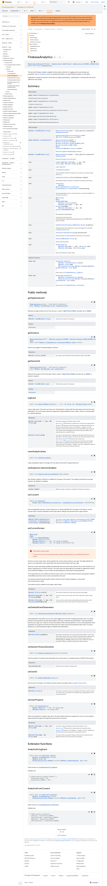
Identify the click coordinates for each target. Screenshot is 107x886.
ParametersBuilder (62, 268)
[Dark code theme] (94, 61)
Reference (49, 11)
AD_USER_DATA (72, 521)
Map (57, 187)
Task (36, 131)
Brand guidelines (80, 866)
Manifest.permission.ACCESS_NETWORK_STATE (70, 143)
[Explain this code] (91, 61)
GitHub (26, 866)
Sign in (103, 2)
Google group (80, 861)
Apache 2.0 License (39, 840)
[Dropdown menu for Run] (30, 2)
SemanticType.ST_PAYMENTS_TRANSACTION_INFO (87, 64)
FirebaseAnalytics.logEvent (74, 272)
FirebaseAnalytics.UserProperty (47, 119)
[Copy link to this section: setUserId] (38, 672)
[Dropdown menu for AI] (27, 11)
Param (81, 411)
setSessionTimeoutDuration (64, 232)
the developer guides (44, 74)
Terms (26, 882)
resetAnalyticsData (62, 170)
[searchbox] (11, 16)
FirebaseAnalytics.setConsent (74, 285)
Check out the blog (55, 855)
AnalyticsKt (59, 261)
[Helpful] (92, 29)
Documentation (8, 7)
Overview (5, 11)
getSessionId (60, 156)
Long (47, 154)
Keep (58, 147)
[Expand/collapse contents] (38, 33)
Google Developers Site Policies (63, 840)
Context (73, 148)
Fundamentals (14, 11)
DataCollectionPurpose (36, 64)
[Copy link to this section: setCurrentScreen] (46, 528)
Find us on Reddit (55, 858)
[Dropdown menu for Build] (22, 2)
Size (70, 162)
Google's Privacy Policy (79, 683)
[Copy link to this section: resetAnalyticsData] (47, 452)
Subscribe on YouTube (56, 863)
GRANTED (66, 522)
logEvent (58, 162)
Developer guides (29, 855)
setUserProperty (61, 244)
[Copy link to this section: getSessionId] (41, 361)
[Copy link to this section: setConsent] (40, 495)
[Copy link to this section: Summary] (41, 86)
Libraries (26, 863)
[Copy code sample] (94, 774)
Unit (70, 268)
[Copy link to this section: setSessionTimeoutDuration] (55, 647)
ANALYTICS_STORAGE (62, 137)
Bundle (74, 164)
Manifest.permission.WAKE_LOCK (66, 145)
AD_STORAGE (91, 519)
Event (72, 411)
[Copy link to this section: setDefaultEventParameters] (55, 608)
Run (26, 2)
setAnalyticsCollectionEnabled (66, 177)
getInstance (66, 77)
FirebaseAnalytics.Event (45, 107)
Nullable (42, 131)
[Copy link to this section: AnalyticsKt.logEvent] (48, 750)
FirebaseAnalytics (46, 65)
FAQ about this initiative (48, 23)
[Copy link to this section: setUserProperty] (45, 700)
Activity (67, 203)
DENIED (78, 137)
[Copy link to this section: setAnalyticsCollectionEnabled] (58, 468)
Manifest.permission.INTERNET (65, 142)
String (48, 131)
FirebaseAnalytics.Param (45, 113)
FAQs (77, 869)
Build (18, 2)
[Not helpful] (94, 29)
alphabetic (58, 425)
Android (45, 875)
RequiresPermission (63, 140)
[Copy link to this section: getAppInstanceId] (46, 298)
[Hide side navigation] (20, 883)
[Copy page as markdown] (59, 57)
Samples (58, 11)
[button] (10, 26)
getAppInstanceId (61, 132)
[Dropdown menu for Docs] (38, 2)
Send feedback (89, 33)
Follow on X (53, 861)
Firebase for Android (25, 7)
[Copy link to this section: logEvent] (37, 398)
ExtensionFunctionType (66, 266)
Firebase (30, 29)
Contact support (80, 855)
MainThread (60, 198)
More (42, 2)
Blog (86, 2)
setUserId (59, 238)
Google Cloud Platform (72, 875)
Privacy (31, 882)
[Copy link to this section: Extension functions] (53, 744)
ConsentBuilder (61, 280)
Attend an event (54, 866)
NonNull (31, 131)
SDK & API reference (29, 858)
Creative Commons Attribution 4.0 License (73, 839)
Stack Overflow (80, 858)
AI (24, 11)
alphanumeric (59, 423)
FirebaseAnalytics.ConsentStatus (48, 95)
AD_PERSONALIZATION (85, 521)
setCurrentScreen (61, 201)
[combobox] (57, 2)
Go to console (95, 2)
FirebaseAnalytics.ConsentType (47, 101)
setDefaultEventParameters (64, 225)
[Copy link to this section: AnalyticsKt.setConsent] (51, 789)
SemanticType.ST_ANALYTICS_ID (61, 64)
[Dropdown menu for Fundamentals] (20, 11)
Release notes (80, 863)
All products (85, 875)
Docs (34, 2)
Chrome (53, 875)
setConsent (59, 183)
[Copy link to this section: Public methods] (48, 293)
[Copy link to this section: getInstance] (40, 333)
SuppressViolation (62, 131)
